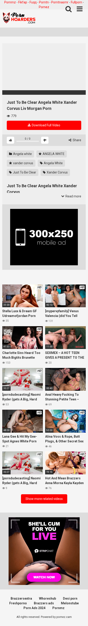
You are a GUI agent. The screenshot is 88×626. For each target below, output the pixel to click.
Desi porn (70, 598)
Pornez (44, 7)
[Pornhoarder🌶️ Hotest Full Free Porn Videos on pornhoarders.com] (19, 18)
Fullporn (76, 2)
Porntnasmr (59, 2)
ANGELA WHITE (53, 154)
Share (76, 140)
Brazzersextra (21, 598)
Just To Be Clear (24, 172)
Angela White (53, 163)
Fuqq (33, 2)
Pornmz (10, 2)
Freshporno (18, 603)
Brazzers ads (44, 603)
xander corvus (22, 163)
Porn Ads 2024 (34, 608)
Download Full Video (45, 125)
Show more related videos (44, 499)
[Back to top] (80, 616)
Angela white (22, 154)
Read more (73, 196)
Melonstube (70, 603)
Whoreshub (47, 598)
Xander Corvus (57, 172)
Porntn (44, 2)
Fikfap (22, 2)
